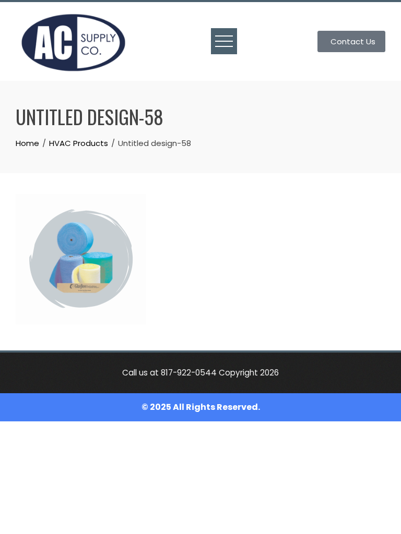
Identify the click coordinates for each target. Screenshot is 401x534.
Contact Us (353, 41)
